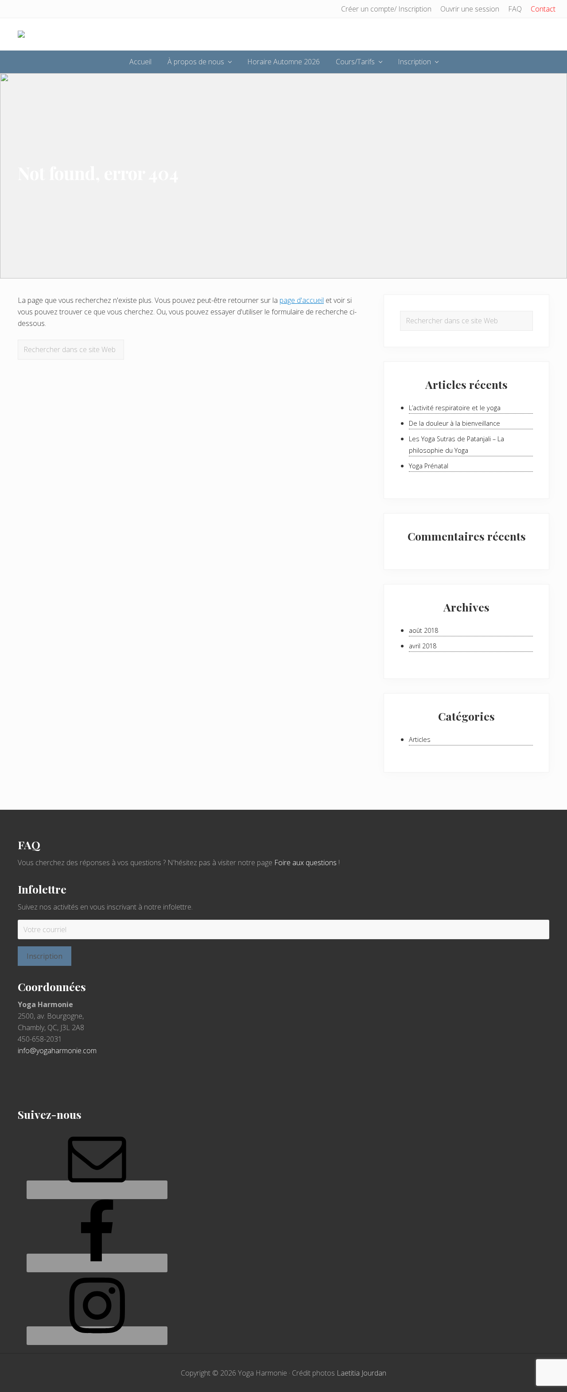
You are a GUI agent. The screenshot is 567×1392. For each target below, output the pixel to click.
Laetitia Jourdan (361, 1373)
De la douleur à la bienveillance (454, 423)
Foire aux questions (305, 862)
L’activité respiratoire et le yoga (455, 408)
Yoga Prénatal (428, 466)
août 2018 (423, 630)
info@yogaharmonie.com (57, 1050)
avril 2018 (422, 646)
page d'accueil (302, 300)
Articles (420, 739)
